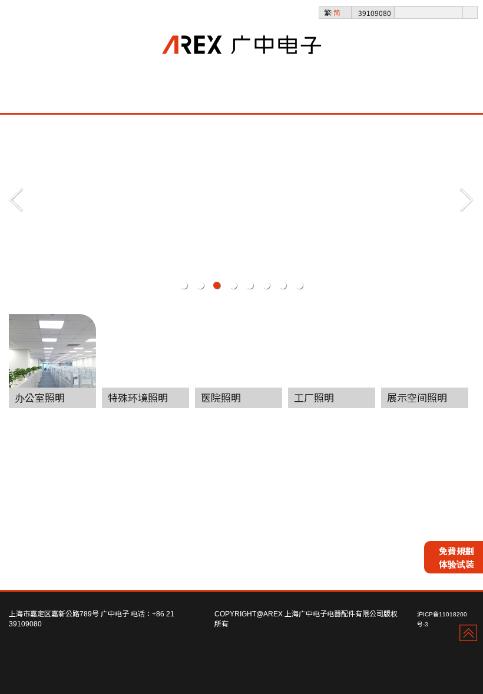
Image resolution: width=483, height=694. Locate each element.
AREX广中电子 (242, 65)
